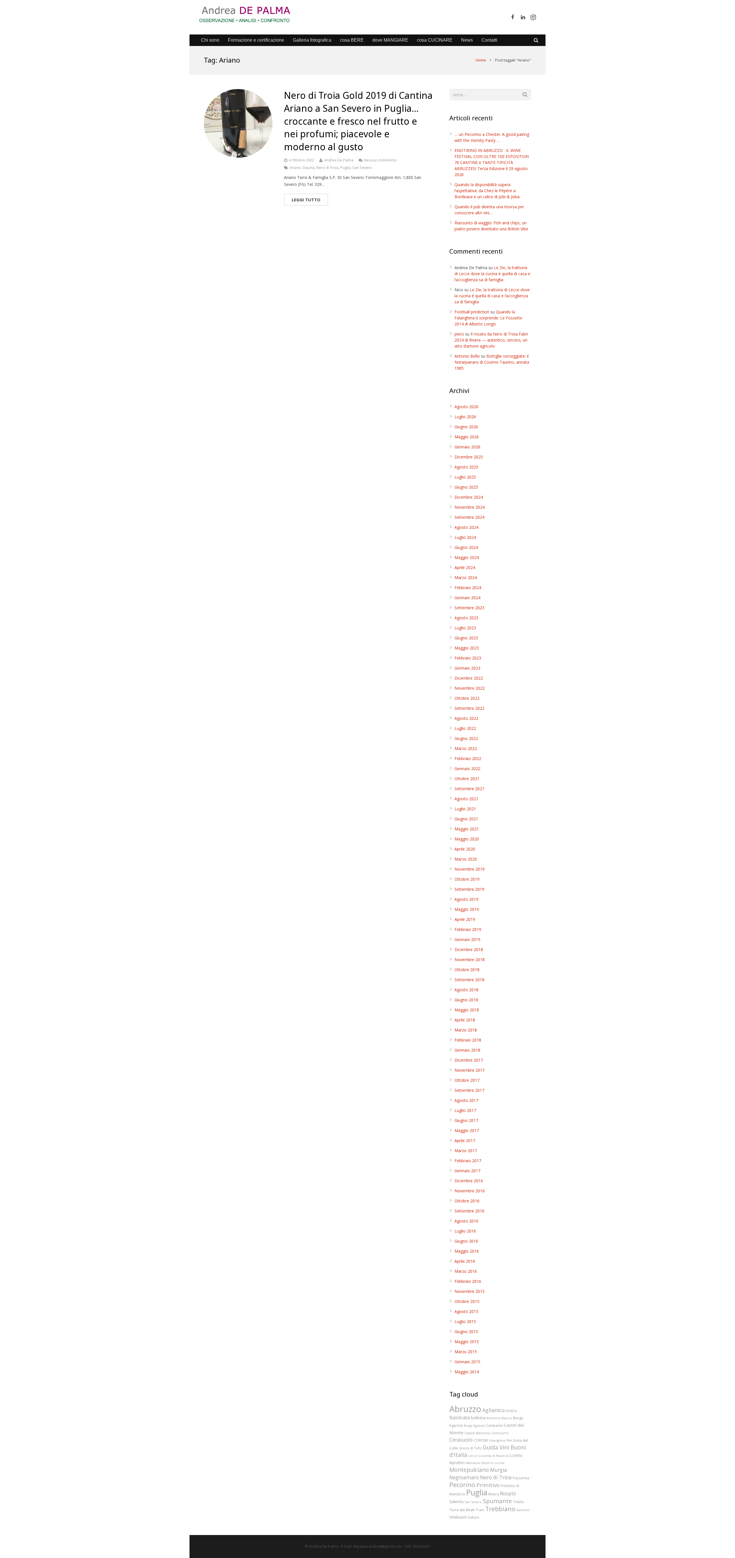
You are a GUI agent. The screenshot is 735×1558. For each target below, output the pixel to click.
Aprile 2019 (464, 919)
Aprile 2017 (464, 1140)
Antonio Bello (467, 356)
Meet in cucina (493, 1463)
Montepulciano (469, 1470)
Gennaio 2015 (467, 1361)
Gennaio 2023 (467, 668)
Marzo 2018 (465, 1030)
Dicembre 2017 (468, 1060)
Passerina (521, 1478)
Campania (494, 1425)
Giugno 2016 (466, 1241)
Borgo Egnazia (474, 1426)
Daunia (309, 167)
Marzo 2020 (465, 859)
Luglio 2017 (465, 1110)
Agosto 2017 (466, 1100)
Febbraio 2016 (467, 1281)
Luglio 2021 (465, 808)
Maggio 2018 (466, 1010)
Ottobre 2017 (466, 1080)
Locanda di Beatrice (494, 1456)
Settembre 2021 (469, 788)
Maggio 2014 (466, 1371)
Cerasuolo (461, 1439)
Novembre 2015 (469, 1291)
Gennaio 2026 (467, 447)
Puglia (345, 167)
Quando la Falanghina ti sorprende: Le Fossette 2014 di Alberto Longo (488, 318)
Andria (511, 1410)
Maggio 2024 (466, 557)
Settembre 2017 (469, 1090)
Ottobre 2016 (466, 1201)
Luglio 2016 (465, 1231)
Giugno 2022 (466, 738)
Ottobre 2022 (466, 698)
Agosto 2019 (466, 899)
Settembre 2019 (469, 889)
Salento (456, 1501)
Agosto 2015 (466, 1311)
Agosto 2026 (466, 406)
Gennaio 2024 (467, 597)
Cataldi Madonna (477, 1433)
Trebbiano (500, 1509)
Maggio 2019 (466, 909)
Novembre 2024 (469, 507)
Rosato (508, 1493)
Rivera (493, 1494)
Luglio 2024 (465, 537)
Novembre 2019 (469, 869)
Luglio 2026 (465, 416)
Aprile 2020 (464, 849)
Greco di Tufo (470, 1448)
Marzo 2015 (465, 1351)
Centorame (500, 1433)
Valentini (523, 1510)
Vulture (473, 1517)
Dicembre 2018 (468, 949)
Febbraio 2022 (467, 758)
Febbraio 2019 (467, 929)
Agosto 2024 (466, 527)
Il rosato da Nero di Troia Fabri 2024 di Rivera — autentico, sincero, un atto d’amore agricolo (491, 340)
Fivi (509, 1440)
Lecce (472, 1456)
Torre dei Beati (462, 1509)
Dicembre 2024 (468, 497)
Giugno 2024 (466, 547)
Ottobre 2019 (466, 879)
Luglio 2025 (465, 477)
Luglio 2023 (465, 627)
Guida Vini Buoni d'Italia (487, 1451)
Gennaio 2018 (467, 1050)
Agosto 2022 (466, 718)
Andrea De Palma (338, 160)
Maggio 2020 (466, 839)
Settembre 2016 (469, 1211)
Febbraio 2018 (467, 1040)
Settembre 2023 (469, 607)
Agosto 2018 (466, 989)
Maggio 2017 (466, 1130)
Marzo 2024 (465, 577)
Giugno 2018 (466, 999)
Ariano (295, 167)
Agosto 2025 (466, 467)
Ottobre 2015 (466, 1301)
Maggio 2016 (466, 1251)
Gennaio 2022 (467, 768)
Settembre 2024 (469, 517)
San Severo (362, 167)
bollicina (478, 1417)
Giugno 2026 (466, 426)
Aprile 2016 (464, 1261)
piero (459, 334)
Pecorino (462, 1484)
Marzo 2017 (465, 1150)
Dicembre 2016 (468, 1180)
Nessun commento (380, 160)
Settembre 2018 (469, 979)
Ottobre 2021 (466, 778)
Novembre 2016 (469, 1190)
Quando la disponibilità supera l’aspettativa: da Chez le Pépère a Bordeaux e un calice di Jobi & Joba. (487, 190)
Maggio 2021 (466, 829)
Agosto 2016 (466, 1221)
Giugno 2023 (466, 638)
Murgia (498, 1470)
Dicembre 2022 (468, 678)
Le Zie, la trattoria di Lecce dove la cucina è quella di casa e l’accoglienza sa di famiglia (492, 273)
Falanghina (497, 1441)
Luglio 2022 (465, 728)
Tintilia (518, 1501)
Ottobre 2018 (466, 969)
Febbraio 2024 (467, 587)
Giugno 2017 (466, 1120)
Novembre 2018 (469, 959)
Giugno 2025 (466, 487)
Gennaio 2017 (467, 1170)
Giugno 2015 (466, 1331)
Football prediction (471, 312)
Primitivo (488, 1484)
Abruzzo (465, 1409)
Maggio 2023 (466, 648)
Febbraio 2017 (467, 1160)
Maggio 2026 (466, 436)
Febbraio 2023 (467, 658)
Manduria (473, 1463)
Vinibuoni (458, 1517)
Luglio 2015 (465, 1321)
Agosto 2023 (466, 617)
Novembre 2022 (469, 688)
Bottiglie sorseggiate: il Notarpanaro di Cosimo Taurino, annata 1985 (491, 362)
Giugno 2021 (466, 819)
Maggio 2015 (466, 1341)
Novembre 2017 (469, 1070)
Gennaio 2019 (467, 939)
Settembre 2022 (469, 708)
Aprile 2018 (464, 1020)
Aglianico (493, 1410)
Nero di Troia (327, 167)
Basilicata (459, 1417)
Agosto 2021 (466, 798)
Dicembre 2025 (468, 457)
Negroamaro (464, 1477)
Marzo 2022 (465, 748)
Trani (480, 1509)
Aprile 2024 (464, 567)
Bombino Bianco (499, 1418)
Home (481, 60)
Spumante (497, 1501)
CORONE (481, 1440)
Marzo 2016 (465, 1271)
